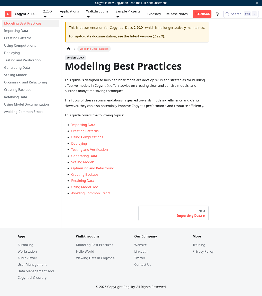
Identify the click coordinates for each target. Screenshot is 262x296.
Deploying (79, 143)
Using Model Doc (84, 187)
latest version (141, 36)
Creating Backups (84, 174)
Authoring (25, 245)
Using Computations (87, 137)
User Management (32, 264)
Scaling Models (83, 162)
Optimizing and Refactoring (92, 168)
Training (199, 245)
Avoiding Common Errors (91, 193)
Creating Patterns (85, 131)
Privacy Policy (203, 251)
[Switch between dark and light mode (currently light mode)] (217, 14)
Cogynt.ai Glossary (32, 277)
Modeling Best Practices (94, 245)
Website (140, 245)
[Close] (257, 3)
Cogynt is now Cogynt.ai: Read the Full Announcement (131, 3)
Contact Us (142, 264)
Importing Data (83, 125)
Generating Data (84, 156)
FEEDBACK (202, 14)
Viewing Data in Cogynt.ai (95, 258)
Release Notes (177, 14)
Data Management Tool (36, 271)
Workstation (27, 251)
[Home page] (68, 49)
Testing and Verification (89, 149)
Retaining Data (82, 180)
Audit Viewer (27, 258)
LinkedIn (141, 251)
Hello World (85, 251)
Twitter (139, 258)
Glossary (154, 14)
